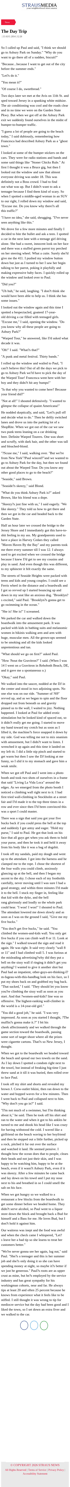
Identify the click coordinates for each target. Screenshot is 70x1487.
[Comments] (44, 1325)
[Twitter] (34, 1325)
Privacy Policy (56, 1470)
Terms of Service (37, 1470)
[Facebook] (24, 1325)
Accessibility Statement (35, 1473)
